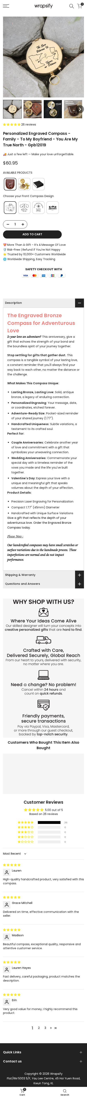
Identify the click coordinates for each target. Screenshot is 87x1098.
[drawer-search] (71, 6)
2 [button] (39, 1028)
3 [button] (45, 1028)
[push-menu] (6, 6)
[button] (12, 109)
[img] (11, 865)
